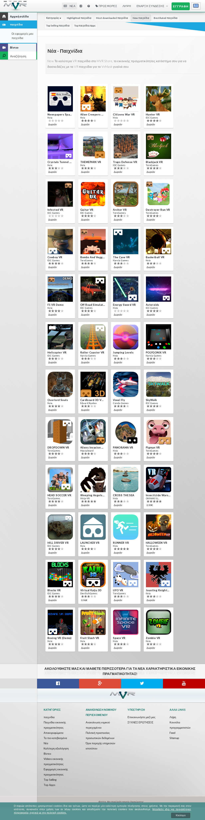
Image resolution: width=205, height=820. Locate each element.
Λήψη (173, 717)
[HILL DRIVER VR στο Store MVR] (60, 527)
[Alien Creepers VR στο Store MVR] (93, 99)
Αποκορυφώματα (53, 732)
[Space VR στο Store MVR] (126, 622)
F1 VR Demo (55, 304)
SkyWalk (151, 400)
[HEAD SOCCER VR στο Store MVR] (60, 479)
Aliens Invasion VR (92, 447)
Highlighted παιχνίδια (79, 17)
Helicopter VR (57, 352)
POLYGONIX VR (156, 352)
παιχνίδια (49, 717)
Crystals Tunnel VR (59, 162)
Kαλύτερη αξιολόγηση (56, 748)
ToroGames (152, 165)
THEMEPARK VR (90, 162)
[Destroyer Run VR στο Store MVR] (158, 194)
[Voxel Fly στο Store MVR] (126, 384)
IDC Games (152, 117)
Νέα (46, 743)
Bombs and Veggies (92, 257)
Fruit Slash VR (89, 638)
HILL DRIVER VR (58, 542)
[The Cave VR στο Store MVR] (126, 241)
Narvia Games (121, 260)
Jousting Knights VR (158, 590)
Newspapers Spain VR (59, 114)
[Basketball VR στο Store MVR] (158, 241)
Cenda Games (121, 403)
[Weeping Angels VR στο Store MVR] (93, 479)
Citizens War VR (124, 114)
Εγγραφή (181, 6)
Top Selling (50, 779)
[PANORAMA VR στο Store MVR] (126, 432)
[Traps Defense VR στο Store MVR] (126, 146)
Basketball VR (155, 257)
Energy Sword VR (124, 304)
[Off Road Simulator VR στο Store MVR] (93, 289)
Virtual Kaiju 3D (91, 590)
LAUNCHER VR (90, 542)
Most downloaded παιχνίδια (112, 17)
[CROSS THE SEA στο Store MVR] (126, 479)
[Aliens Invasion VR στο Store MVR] (93, 432)
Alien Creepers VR (92, 114)
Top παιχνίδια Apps (85, 25)
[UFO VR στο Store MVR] (126, 574)
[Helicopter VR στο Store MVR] (60, 337)
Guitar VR (86, 209)
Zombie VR (153, 638)
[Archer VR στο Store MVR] (126, 194)
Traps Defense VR (125, 162)
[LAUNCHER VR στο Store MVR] (93, 527)
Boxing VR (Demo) (59, 638)
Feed (172, 732)
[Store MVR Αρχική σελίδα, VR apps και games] (17, 7)
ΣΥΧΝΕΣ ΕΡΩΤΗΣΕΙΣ (140, 722)
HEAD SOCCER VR (59, 495)
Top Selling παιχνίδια (58, 25)
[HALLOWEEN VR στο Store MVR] (158, 527)
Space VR (119, 638)
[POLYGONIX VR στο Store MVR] (158, 337)
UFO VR (118, 590)
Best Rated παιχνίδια (166, 17)
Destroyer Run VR (158, 209)
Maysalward (87, 450)
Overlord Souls (57, 400)
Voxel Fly (119, 400)
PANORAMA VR (123, 447)
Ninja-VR (85, 498)
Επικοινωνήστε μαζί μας (141, 717)
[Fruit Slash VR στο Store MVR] (93, 622)
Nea (72, 6)
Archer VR (120, 209)
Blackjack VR (154, 162)
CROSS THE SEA (123, 495)
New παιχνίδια (141, 17)
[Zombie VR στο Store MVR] (158, 622)
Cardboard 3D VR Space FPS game (92, 400)
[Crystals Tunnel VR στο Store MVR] (60, 146)
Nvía (49, 117)
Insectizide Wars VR (158, 495)
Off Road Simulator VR (92, 304)
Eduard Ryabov (88, 403)
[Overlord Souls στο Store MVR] (60, 384)
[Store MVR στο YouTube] (184, 683)
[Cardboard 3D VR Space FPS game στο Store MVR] (93, 384)
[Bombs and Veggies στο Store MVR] (93, 241)
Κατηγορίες (53, 17)
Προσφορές (107, 6)
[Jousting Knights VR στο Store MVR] (158, 574)
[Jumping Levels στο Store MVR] (126, 337)
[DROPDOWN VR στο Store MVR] (60, 432)
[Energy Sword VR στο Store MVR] (126, 289)
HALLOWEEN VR (156, 542)
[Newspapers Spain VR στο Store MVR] (60, 99)
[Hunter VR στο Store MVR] (158, 99)
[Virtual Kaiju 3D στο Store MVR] (93, 574)
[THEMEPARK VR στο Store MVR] (93, 146)
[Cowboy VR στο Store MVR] (60, 241)
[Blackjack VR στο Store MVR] (158, 146)
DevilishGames (88, 593)
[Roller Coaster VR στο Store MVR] (93, 337)
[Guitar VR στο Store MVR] (93, 194)
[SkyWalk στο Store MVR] (158, 384)
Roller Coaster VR (92, 352)
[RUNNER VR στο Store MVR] (126, 527)
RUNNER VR (121, 542)
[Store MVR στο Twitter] (142, 683)
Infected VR (55, 209)
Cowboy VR (54, 257)
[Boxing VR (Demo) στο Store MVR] (60, 622)
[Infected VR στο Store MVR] (60, 194)
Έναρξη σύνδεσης (151, 6)
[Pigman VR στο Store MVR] (158, 432)
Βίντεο (47, 753)
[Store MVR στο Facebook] (58, 683)
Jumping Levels (123, 352)
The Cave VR (121, 257)
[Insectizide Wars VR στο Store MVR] (158, 479)
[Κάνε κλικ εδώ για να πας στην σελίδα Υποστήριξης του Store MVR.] (88, 6)
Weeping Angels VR (92, 495)
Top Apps (49, 785)
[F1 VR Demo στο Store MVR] (60, 289)
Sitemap (174, 738)
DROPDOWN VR (58, 447)
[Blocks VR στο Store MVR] (60, 574)
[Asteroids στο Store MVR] (158, 289)
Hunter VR (153, 114)
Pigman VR (153, 447)
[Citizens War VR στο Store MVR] (126, 99)
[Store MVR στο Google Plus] (100, 683)
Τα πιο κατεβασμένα (55, 738)
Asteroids (152, 304)
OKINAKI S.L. (152, 498)
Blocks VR (54, 590)
